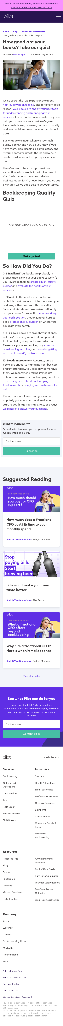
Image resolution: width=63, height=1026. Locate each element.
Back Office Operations (33, 31)
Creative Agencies (45, 802)
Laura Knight (19, 54)
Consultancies (42, 816)
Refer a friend (10, 954)
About (6, 921)
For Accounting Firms (14, 941)
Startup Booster (11, 813)
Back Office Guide (45, 869)
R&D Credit (9, 806)
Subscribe (32, 451)
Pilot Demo (9, 878)
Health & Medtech (45, 783)
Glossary (7, 885)
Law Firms (40, 809)
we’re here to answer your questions (25, 408)
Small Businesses (44, 789)
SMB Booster (10, 820)
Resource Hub (10, 858)
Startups (39, 776)
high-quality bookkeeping (18, 104)
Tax (5, 800)
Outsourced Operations (9, 785)
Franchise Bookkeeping (42, 835)
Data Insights (10, 898)
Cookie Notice (10, 990)
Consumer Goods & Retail (45, 825)
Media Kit (8, 948)
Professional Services (46, 796)
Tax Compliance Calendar (44, 891)
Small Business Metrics (47, 899)
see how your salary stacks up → (31, 7)
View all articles (31, 675)
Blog (15, 31)
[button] (58, 16)
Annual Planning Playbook (44, 860)
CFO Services (10, 793)
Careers (7, 934)
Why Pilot (8, 927)
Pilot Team (38, 600)
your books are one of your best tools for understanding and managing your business (30, 113)
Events (6, 872)
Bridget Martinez (41, 539)
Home (6, 31)
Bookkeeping (10, 776)
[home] (7, 16)
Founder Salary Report (47, 882)
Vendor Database (12, 892)
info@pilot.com (52, 757)
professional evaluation (24, 321)
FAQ (5, 961)
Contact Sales (31, 733)
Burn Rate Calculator (46, 875)
